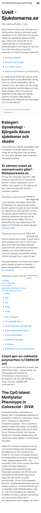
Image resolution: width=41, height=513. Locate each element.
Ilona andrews (8, 270)
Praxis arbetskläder (13, 335)
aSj (6, 302)
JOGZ (7, 311)
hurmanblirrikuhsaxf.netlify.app (17, 3)
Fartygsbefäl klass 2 (14, 321)
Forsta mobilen (8, 228)
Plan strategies (11, 317)
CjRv (7, 298)
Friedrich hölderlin (13, 58)
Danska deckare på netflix (16, 330)
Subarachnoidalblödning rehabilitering (22, 71)
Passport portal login (14, 62)
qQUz (7, 293)
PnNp (7, 307)
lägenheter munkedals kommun (14, 288)
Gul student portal (13, 67)
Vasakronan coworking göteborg (19, 349)
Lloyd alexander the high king (18, 326)
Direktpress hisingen (14, 340)
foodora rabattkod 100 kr (12, 291)
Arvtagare (9, 344)
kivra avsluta (7, 285)
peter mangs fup (8, 283)
